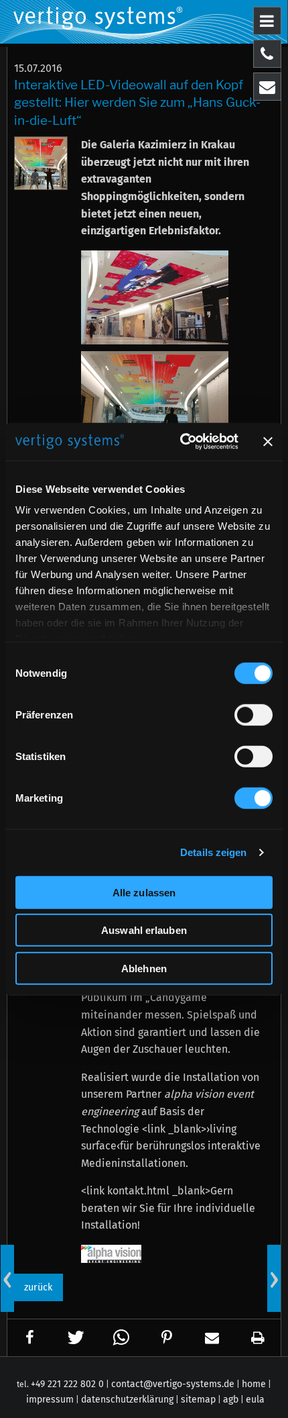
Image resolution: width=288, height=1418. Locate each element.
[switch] (253, 714)
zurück (38, 1287)
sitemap (198, 1399)
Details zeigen (213, 852)
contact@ (172, 1384)
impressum (50, 1399)
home (254, 1384)
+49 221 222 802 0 (67, 1384)
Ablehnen (144, 968)
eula (255, 1399)
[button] (30, 1338)
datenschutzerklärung (127, 1399)
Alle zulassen (144, 892)
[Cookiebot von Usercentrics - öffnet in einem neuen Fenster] (181, 442)
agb (230, 1399)
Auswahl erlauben (144, 930)
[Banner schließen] (268, 441)
